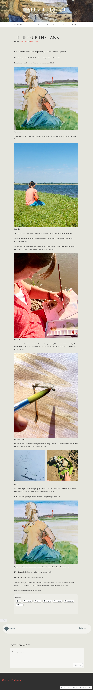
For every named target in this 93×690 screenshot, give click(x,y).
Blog (28, 24)
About (36, 24)
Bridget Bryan (46, 9)
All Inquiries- (48, 24)
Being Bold (83, 628)
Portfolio (62, 24)
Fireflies (12, 629)
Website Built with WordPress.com (11, 680)
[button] (29, 465)
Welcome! (18, 24)
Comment (78, 665)
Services (73, 24)
